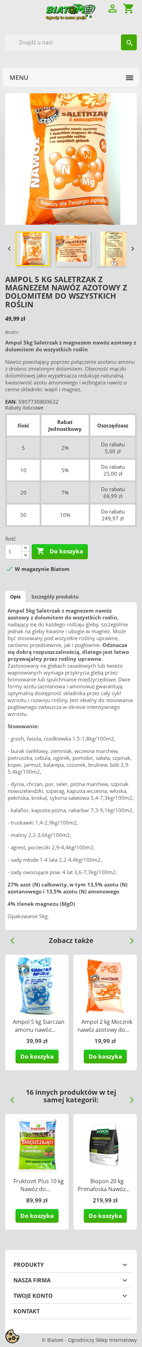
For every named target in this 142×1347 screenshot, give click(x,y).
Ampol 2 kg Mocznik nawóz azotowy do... (105, 1025)
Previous (9, 938)
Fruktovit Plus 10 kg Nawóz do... (38, 1185)
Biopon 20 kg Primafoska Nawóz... (104, 1185)
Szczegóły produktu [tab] (55, 596)
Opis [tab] (15, 596)
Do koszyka (60, 551)
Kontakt (26, 1311)
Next (128, 938)
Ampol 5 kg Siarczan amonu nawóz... (38, 1025)
